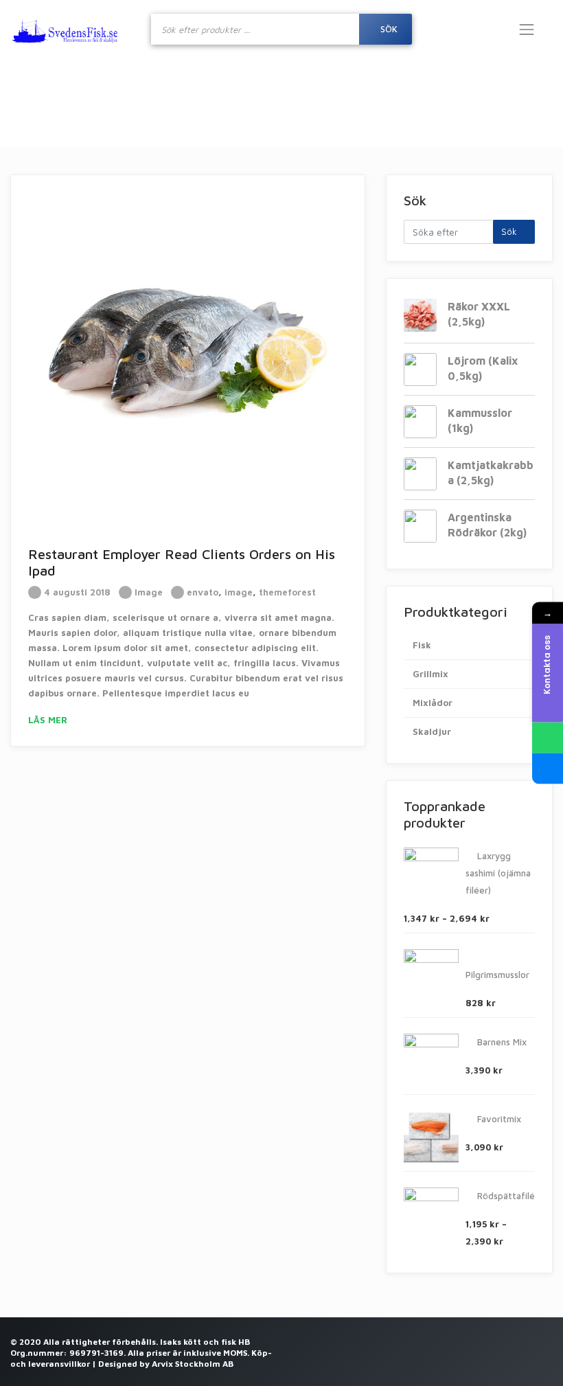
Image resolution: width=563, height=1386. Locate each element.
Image (149, 592)
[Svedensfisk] (64, 29)
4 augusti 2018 (76, 592)
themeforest (287, 592)
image (239, 592)
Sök (510, 231)
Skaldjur (432, 731)
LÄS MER (49, 719)
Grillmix (430, 673)
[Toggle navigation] (527, 29)
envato (202, 592)
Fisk (422, 644)
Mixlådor (432, 702)
